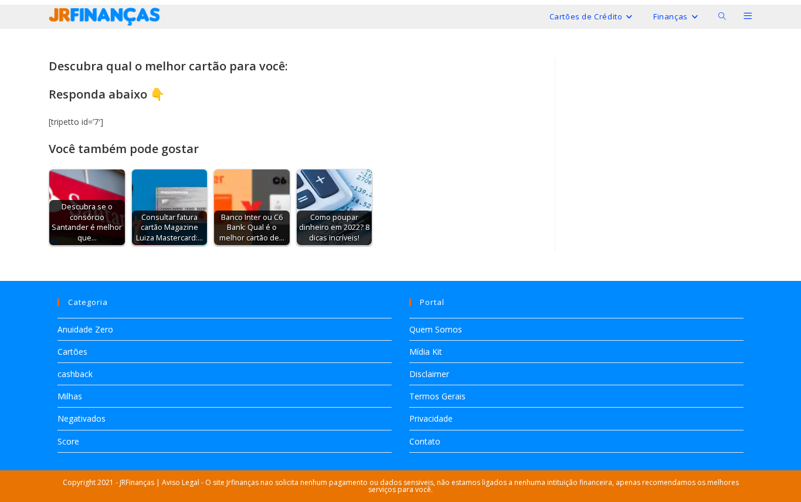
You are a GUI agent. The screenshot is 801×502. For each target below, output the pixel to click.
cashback (75, 373)
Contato (424, 441)
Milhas (69, 396)
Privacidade (431, 418)
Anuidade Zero (85, 329)
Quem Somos (435, 329)
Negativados (81, 418)
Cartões (72, 351)
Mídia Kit (425, 351)
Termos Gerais (437, 396)
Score (68, 441)
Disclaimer (429, 373)
